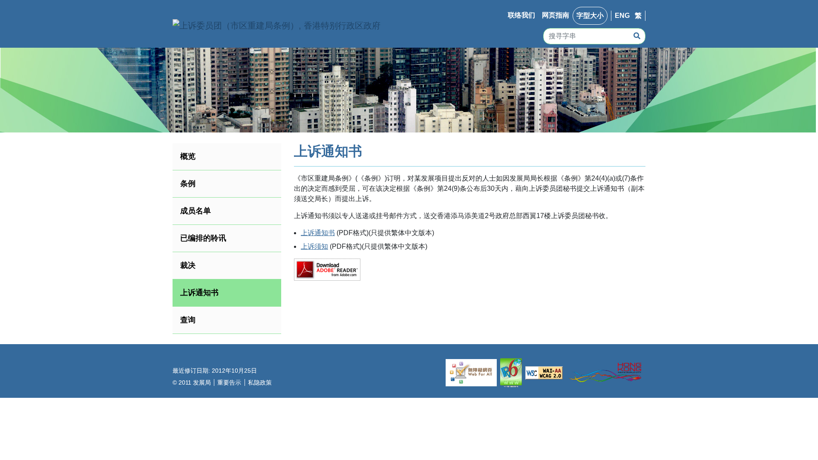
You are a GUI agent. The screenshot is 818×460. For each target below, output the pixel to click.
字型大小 (590, 15)
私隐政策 (260, 382)
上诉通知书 (318, 232)
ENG (622, 15)
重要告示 (229, 382)
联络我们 (521, 15)
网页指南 (555, 15)
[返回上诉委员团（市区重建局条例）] (276, 25)
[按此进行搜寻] (636, 36)
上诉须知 (314, 246)
